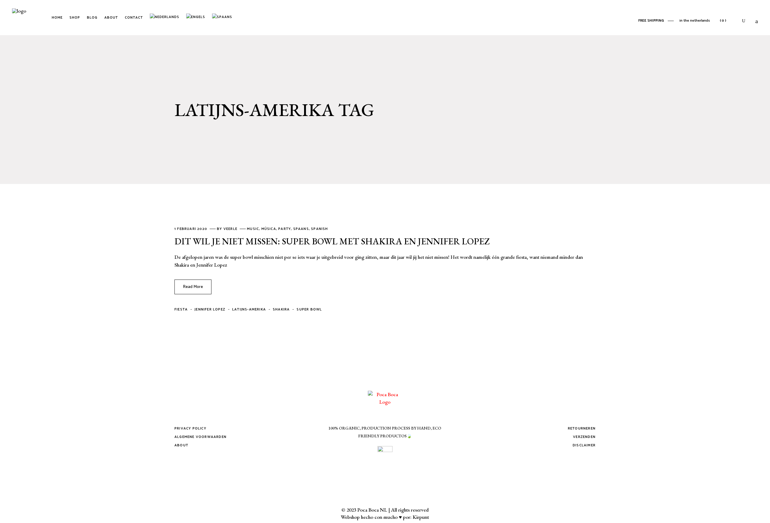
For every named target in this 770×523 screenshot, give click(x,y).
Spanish (319, 229)
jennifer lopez (210, 309)
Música (268, 229)
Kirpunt (421, 517)
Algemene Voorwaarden (200, 437)
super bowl (309, 309)
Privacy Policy (190, 428)
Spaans (301, 229)
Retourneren (582, 428)
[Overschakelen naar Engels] (197, 17)
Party (284, 229)
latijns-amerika (249, 309)
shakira (281, 309)
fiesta (181, 309)
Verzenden (584, 437)
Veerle (231, 229)
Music (253, 229)
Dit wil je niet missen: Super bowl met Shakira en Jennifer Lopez (332, 241)
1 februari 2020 (191, 229)
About (181, 445)
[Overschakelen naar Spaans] (223, 17)
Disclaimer (584, 445)
